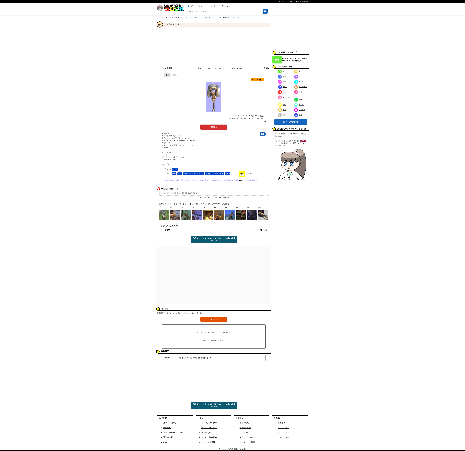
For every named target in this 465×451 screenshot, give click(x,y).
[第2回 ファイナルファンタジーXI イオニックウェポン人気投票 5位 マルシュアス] (208, 215)
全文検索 (225, 6)
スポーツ (286, 92)
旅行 (300, 92)
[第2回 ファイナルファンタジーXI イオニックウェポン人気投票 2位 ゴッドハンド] (175, 215)
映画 (284, 81)
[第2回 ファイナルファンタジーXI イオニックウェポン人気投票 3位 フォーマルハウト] (197, 215)
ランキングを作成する (290, 122)
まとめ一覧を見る (209, 437)
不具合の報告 (245, 428)
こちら (240, 180)
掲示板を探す (207, 432)
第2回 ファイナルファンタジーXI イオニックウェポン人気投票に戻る (213, 239)
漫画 (284, 76)
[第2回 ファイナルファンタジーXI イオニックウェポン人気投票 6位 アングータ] (241, 215)
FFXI (174, 174)
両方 (191, 6)
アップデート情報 (247, 442)
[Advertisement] (213, 47)
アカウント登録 (208, 442)
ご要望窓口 (244, 432)
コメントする (213, 319)
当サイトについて (171, 423)
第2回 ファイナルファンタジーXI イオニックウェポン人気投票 (205, 17)
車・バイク (303, 87)
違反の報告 (244, 423)
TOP (162, 17)
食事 (284, 105)
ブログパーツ (283, 428)
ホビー (285, 87)
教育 (284, 115)
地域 (300, 115)
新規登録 (303, 141)
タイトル (203, 6)
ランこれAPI (283, 432)
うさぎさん (250, 174)
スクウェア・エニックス (214, 174)
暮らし (301, 105)
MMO (228, 174)
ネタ (284, 110)
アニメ (301, 71)
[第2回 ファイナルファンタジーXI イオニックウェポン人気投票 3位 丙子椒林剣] (186, 215)
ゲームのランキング (173, 17)
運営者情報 (168, 437)
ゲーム (174, 169)
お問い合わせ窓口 (247, 437)
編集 (262, 134)
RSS (165, 442)
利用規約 (167, 428)
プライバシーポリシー (173, 432)
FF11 (180, 174)
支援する (281, 423)
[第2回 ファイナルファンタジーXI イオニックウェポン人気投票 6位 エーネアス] (219, 215)
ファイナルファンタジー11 (193, 174)
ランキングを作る (209, 428)
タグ (215, 6)
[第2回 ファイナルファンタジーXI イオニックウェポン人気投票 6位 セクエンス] (263, 215)
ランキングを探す (209, 423)
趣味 (300, 99)
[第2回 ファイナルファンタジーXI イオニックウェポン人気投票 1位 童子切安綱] (164, 215)
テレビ (301, 81)
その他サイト (283, 437)
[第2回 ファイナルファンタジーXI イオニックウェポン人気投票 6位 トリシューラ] (252, 215)
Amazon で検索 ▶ (257, 80)
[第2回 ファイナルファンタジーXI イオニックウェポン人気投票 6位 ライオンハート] (230, 215)
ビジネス (302, 110)
